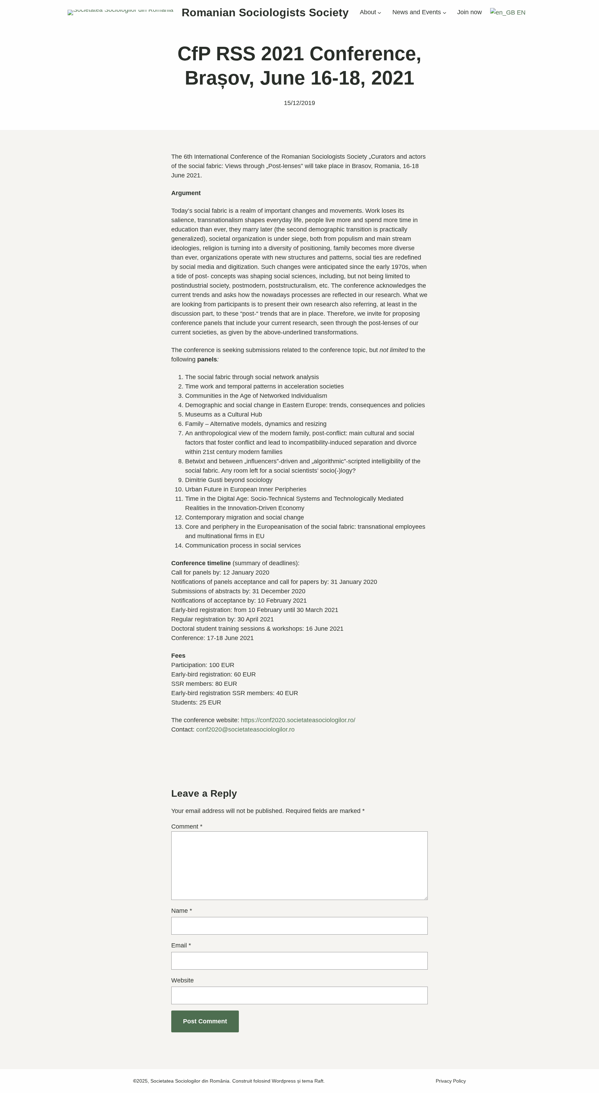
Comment (186, 826)
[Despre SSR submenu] (379, 13)
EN (520, 12)
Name (181, 910)
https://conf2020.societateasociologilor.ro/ (298, 720)
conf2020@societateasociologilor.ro (245, 729)
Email (181, 945)
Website (182, 980)
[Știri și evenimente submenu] (444, 13)
